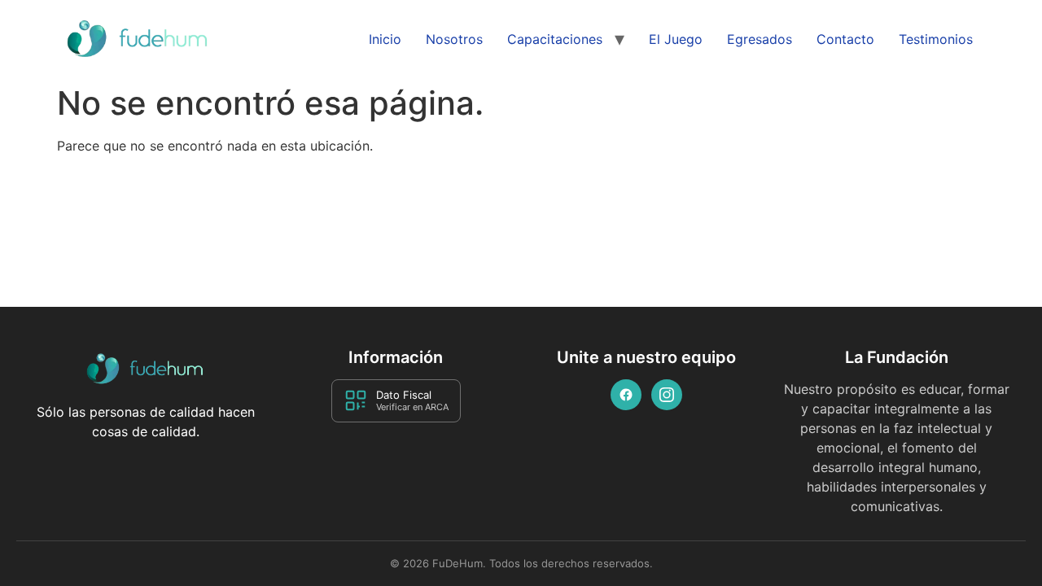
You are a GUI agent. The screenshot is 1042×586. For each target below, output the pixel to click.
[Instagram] (666, 394)
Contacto (845, 39)
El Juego (676, 39)
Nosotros (454, 39)
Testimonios (936, 39)
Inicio (385, 39)
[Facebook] (626, 394)
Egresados (759, 39)
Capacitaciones (554, 39)
